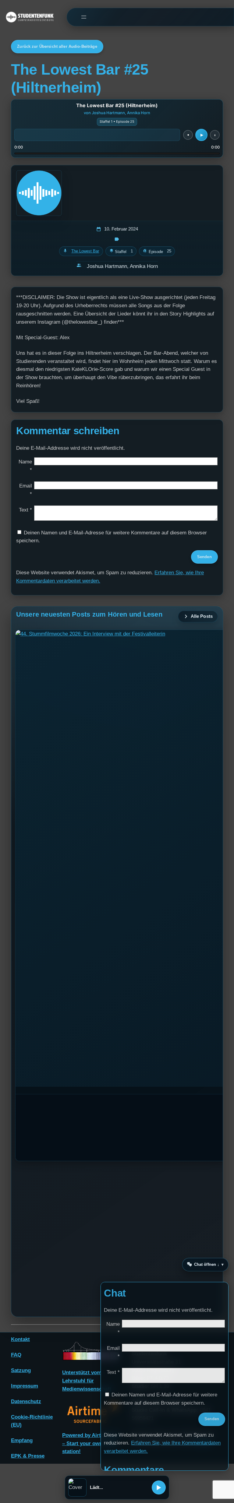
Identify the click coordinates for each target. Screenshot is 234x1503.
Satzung (21, 1370)
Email (25, 490)
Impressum (24, 1386)
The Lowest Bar (85, 251)
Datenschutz (26, 1401)
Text (25, 510)
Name (25, 466)
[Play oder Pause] (159, 1487)
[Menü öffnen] (83, 17)
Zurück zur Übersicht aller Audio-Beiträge (57, 46)
